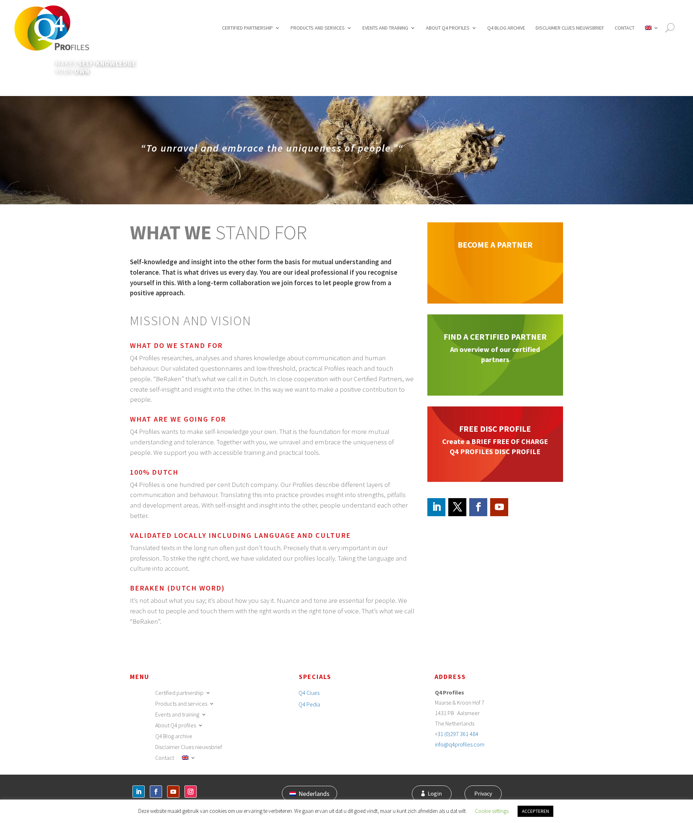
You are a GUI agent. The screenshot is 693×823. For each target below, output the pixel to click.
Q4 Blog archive (506, 28)
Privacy (483, 793)
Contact (625, 28)
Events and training (385, 28)
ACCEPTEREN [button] (535, 811)
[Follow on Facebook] (478, 507)
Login (435, 793)
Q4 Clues (308, 692)
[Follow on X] (457, 507)
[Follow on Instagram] (190, 791)
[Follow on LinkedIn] (436, 507)
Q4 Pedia (309, 704)
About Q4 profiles (448, 28)
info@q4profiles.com (459, 744)
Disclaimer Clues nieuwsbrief (570, 28)
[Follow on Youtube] (499, 507)
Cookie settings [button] (492, 810)
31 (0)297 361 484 (457, 733)
